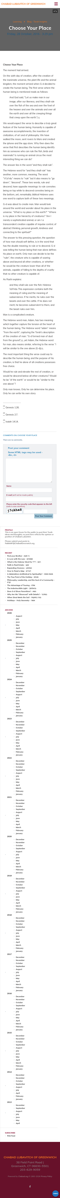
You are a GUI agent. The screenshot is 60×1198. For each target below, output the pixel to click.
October (19, 649)
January (19, 637)
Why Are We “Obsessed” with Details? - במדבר (27, 594)
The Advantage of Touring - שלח (21, 585)
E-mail (19, 495)
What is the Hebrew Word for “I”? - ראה (24, 562)
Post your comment (18, 448)
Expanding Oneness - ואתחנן (19, 568)
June (18, 622)
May (17, 625)
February (19, 634)
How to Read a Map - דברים (19, 571)
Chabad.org (23, 1176)
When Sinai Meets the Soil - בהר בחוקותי (24, 597)
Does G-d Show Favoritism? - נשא (21, 591)
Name (8, 486)
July (17, 619)
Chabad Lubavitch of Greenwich (23, 3)
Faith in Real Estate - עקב (18, 565)
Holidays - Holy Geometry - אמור (21, 600)
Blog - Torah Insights (37, 21)
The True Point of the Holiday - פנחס (22, 577)
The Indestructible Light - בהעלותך (21, 588)
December (20, 643)
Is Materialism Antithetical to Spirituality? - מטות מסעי (30, 574)
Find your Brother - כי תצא (18, 556)
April (18, 628)
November (20, 646)
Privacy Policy (46, 1176)
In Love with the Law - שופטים (20, 559)
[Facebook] (30, 1187)
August (19, 616)
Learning (17, 21)
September (20, 652)
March (18, 631)
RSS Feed (11, 1136)
